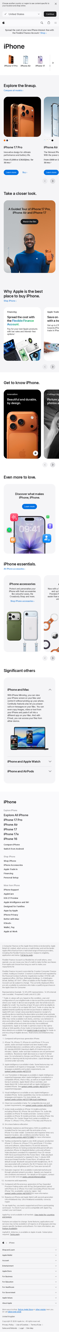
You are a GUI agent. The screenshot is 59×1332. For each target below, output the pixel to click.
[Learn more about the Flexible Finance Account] (22, 334)
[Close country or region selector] (55, 3)
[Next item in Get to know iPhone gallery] (52, 464)
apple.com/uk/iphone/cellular (34, 1177)
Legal (21, 1328)
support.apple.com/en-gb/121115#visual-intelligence (26, 1100)
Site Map (29, 1328)
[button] (22, 14)
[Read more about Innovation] (22, 424)
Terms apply (15, 1234)
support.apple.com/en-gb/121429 (38, 1105)
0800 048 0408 (14, 1312)
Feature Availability (9, 1229)
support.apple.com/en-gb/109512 (18, 1193)
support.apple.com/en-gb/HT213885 (19, 1137)
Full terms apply (26, 955)
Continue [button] (50, 14)
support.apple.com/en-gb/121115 (18, 1071)
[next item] (52, 63)
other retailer (41, 1310)
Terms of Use (36, 1325)
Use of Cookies (22, 1325)
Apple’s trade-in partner (36, 1030)
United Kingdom (8, 1317)
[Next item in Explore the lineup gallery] (52, 181)
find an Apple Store (25, 1310)
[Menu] (55, 22)
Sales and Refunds (9, 1328)
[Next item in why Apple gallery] (52, 366)
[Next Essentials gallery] (52, 658)
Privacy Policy (8, 1325)
